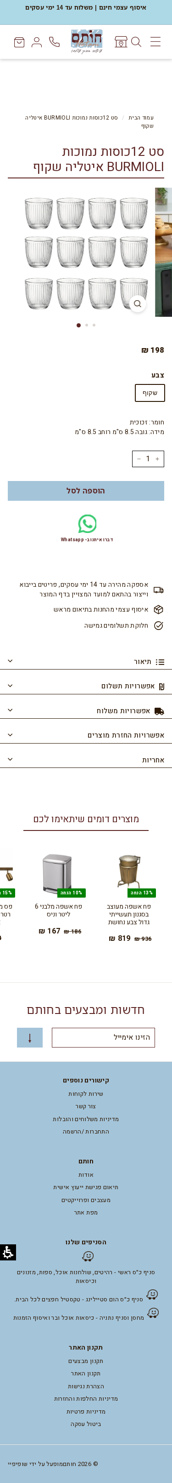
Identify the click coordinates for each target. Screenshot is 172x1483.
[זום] (137, 303)
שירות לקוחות (85, 1093)
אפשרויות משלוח (124, 711)
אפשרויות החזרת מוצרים (126, 735)
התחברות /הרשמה (86, 1131)
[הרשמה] (30, 1038)
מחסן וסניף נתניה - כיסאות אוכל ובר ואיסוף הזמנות (78, 1317)
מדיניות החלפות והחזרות (86, 1398)
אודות (86, 1174)
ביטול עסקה (86, 1424)
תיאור (144, 662)
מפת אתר (86, 1212)
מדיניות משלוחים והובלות (86, 1119)
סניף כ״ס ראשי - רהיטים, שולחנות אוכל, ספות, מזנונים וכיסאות (86, 1277)
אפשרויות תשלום (129, 686)
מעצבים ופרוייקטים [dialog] (86, 1200)
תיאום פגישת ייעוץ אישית (85, 1187)
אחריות (153, 760)
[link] (120, 41)
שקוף (150, 392)
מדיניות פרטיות (86, 1411)
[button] (86, 491)
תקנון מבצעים (85, 1361)
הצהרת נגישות (86, 1386)
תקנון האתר (86, 1373)
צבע (157, 375)
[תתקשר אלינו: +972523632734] (55, 42)
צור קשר (86, 1106)
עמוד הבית (141, 118)
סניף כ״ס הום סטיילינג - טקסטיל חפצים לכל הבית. (78, 1299)
